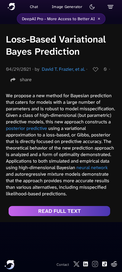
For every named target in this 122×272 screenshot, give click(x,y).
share (26, 79)
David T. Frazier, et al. (63, 69)
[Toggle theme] (92, 7)
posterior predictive (26, 128)
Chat (34, 6)
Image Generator (67, 6)
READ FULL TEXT (59, 211)
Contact (63, 264)
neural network (92, 167)
